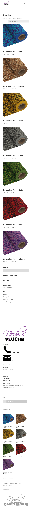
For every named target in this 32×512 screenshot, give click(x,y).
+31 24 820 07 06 (11, 312)
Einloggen (5, 367)
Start (4, 12)
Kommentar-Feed (8, 299)
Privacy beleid (6, 378)
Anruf (9, 310)
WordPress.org (7, 302)
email (9, 316)
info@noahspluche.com (13, 318)
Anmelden (6, 294)
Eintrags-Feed (7, 297)
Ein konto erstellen (8, 369)
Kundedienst (6, 380)
